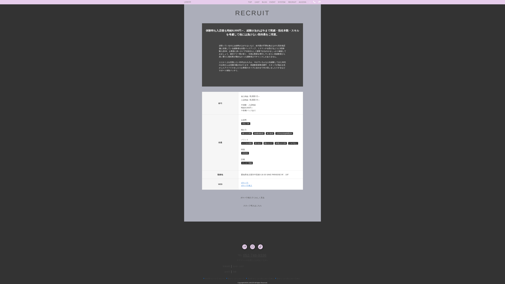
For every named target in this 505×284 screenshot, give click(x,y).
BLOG (264, 2)
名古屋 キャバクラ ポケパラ (215, 279)
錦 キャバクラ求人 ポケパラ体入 (288, 279)
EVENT (272, 2)
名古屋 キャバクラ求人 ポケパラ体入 (261, 279)
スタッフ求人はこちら (252, 206)
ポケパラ (244, 183)
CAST (257, 2)
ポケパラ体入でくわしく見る (252, 80)
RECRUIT (292, 2)
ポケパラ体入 (246, 185)
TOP (250, 2)
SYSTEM (281, 2)
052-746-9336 (254, 255)
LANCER (187, 2)
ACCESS (302, 2)
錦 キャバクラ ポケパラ (236, 279)
